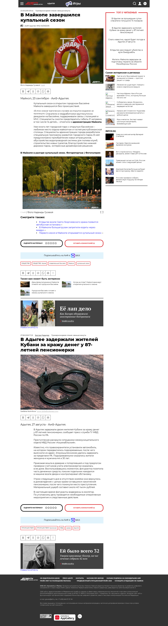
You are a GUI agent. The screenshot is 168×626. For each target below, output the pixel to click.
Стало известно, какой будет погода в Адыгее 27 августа (126, 40)
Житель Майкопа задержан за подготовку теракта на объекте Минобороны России (126, 61)
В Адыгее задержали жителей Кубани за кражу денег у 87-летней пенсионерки (126, 30)
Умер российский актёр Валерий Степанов (129, 135)
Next (98, 179)
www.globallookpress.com (47, 411)
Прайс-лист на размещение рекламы (55, 581)
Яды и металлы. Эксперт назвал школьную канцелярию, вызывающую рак (130, 121)
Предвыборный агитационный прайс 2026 (94, 581)
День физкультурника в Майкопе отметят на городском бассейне (45, 283)
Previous (25, 179)
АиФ (43, 85)
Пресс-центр (68, 578)
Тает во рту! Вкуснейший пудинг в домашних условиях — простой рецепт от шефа (131, 78)
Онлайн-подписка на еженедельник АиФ (124, 578)
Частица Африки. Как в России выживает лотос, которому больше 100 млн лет (131, 95)
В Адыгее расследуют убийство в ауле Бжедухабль (126, 51)
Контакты (80, 578)
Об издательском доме (50, 578)
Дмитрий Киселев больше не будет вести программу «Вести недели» (130, 170)
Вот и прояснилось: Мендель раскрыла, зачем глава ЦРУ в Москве (131, 153)
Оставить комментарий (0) (84, 243)
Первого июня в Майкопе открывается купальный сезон (70, 233)
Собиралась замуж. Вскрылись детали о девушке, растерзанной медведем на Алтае (130, 104)
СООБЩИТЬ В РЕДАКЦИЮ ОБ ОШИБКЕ (129, 581)
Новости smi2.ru (29, 327)
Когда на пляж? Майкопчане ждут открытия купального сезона (87, 283)
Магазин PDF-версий (95, 578)
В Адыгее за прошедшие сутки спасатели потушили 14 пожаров (127, 19)
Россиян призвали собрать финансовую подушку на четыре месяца (129, 179)
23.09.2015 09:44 (26, 11)
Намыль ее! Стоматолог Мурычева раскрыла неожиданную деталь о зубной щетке (131, 113)
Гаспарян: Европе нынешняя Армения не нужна (128, 144)
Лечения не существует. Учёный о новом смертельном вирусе (130, 86)
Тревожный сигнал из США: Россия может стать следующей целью (130, 161)
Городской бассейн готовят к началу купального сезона (44, 292)
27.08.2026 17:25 (26, 335)
